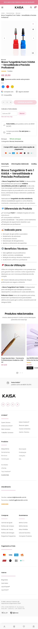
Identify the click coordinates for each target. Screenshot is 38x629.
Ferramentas (10, 13)
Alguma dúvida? (23, 92)
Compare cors (8, 92)
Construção (5, 459)
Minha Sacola (23, 526)
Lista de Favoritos (24, 533)
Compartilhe (8, 95)
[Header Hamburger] (3, 7)
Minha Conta (23, 523)
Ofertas (3, 468)
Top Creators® (6, 471)
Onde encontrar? (7, 426)
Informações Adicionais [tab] (20, 164)
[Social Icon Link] (3, 404)
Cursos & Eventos (24, 429)
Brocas (18, 13)
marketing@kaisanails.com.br (18, 500)
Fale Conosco (5, 429)
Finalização (22, 452)
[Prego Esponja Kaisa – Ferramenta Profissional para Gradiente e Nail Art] (13, 340)
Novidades (4, 465)
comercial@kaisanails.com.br (16, 497)
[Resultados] (31, 7)
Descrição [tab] (5, 164)
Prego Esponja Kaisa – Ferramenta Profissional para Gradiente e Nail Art (12, 360)
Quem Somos (5, 422)
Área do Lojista (23, 425)
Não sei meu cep (6, 117)
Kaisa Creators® (24, 422)
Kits (20, 459)
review (9, 71)
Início (3, 13)
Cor (2, 83)
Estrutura (4, 455)
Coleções (22, 456)
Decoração (22, 449)
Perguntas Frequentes (8, 536)
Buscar (22, 113)
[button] (33, 38)
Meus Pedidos (23, 529)
